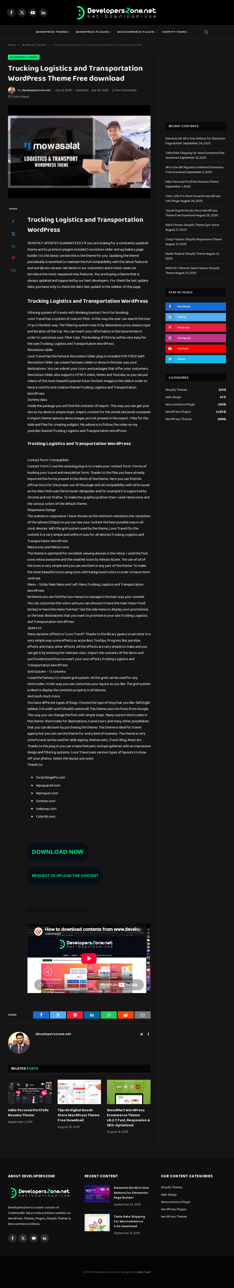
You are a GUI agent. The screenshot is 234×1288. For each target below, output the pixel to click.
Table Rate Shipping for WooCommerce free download (129, 1221)
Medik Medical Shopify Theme (185, 253)
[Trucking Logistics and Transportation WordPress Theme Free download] (79, 151)
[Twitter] (13, 233)
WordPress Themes (52, 31)
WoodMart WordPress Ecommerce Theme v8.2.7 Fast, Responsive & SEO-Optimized (128, 1118)
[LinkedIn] (13, 246)
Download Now (58, 852)
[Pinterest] (13, 258)
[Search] (205, 32)
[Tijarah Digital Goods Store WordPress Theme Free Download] (79, 1092)
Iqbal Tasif (143, 1272)
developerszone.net (36, 90)
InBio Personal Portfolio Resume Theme (28, 1113)
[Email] (13, 270)
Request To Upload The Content (65, 876)
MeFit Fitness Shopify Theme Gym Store (192, 225)
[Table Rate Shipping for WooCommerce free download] (97, 1222)
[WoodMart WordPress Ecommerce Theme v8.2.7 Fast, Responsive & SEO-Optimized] (129, 1092)
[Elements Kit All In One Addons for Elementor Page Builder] (97, 1193)
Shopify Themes (176, 390)
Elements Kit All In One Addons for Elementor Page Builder (131, 1193)
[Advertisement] (195, 83)
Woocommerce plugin (135, 31)
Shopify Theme (174, 31)
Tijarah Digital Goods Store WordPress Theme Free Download (79, 1115)
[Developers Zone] (117, 12)
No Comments (126, 90)
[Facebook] (13, 221)
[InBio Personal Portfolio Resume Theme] (30, 1092)
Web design (173, 397)
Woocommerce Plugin (180, 404)
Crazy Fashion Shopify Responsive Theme (193, 239)
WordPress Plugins (92, 31)
